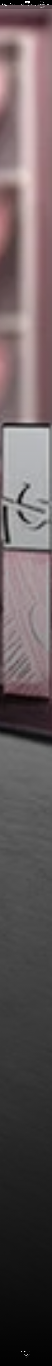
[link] (41, 7)
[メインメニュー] (48, 4)
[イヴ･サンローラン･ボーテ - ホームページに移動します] (9, 4)
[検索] (22, 4)
